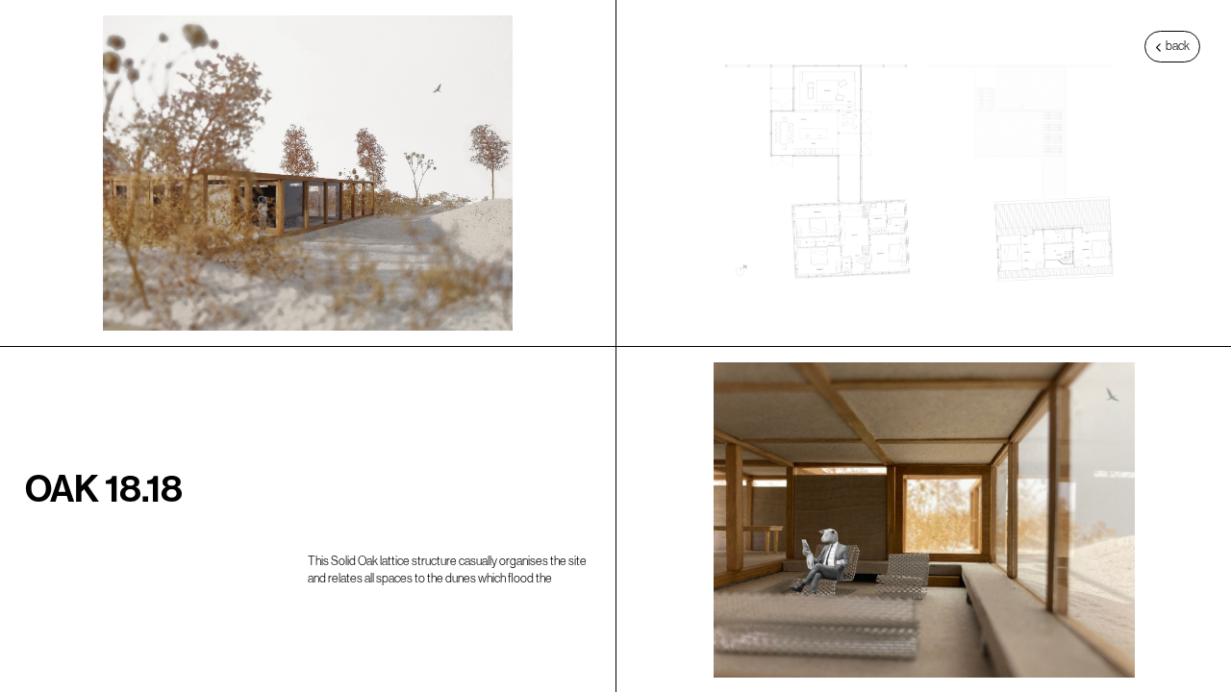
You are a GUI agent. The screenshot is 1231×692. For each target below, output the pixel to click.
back (1177, 45)
